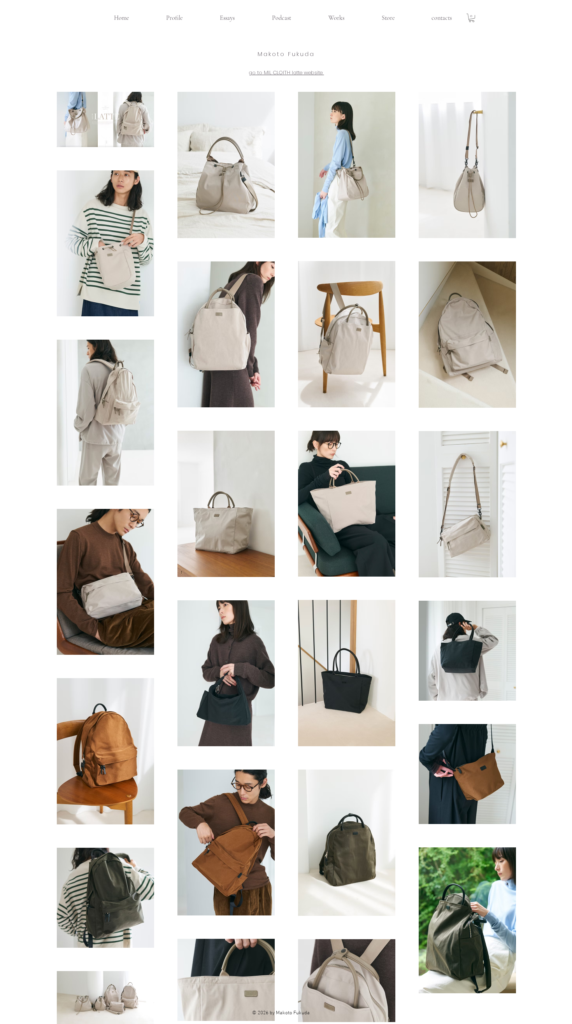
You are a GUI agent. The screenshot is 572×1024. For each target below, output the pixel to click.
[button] (472, 18)
